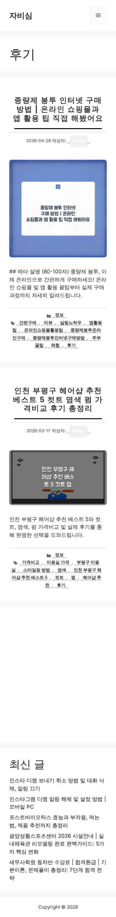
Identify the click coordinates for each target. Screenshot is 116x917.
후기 (71, 345)
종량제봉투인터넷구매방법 (59, 337)
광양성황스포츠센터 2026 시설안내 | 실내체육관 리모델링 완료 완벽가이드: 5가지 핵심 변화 (56, 844)
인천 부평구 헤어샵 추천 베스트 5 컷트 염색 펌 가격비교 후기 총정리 (58, 399)
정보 (59, 314)
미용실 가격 (58, 562)
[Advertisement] (58, 675)
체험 (55, 345)
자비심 (20, 15)
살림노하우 (71, 322)
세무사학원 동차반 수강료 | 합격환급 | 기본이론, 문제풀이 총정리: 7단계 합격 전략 (57, 870)
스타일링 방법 (36, 569)
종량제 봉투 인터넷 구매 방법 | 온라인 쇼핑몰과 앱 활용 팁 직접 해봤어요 (58, 109)
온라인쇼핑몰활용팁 (43, 330)
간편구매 (28, 322)
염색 (62, 569)
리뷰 (48, 322)
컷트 (59, 577)
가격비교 (30, 562)
